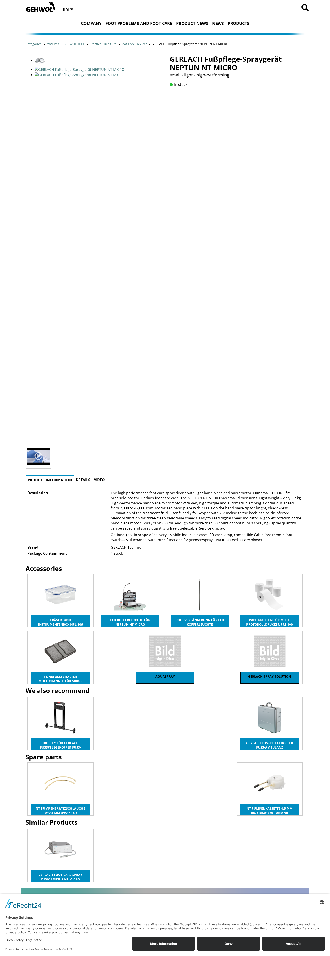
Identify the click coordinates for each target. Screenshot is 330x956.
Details (83, 479)
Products (238, 23)
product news (192, 23)
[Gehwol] (39, 7)
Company (91, 23)
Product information (50, 480)
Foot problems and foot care (139, 23)
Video (99, 479)
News (218, 23)
